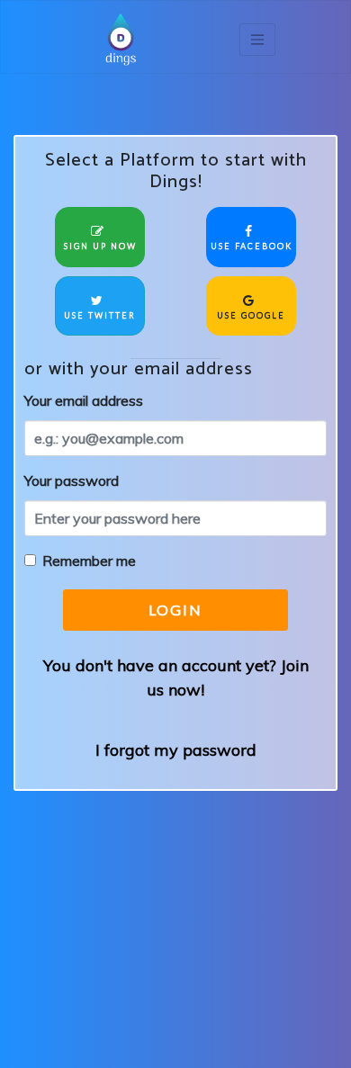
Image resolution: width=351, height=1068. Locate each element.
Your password (71, 480)
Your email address (83, 400)
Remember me (89, 561)
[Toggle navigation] (257, 39)
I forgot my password (175, 750)
